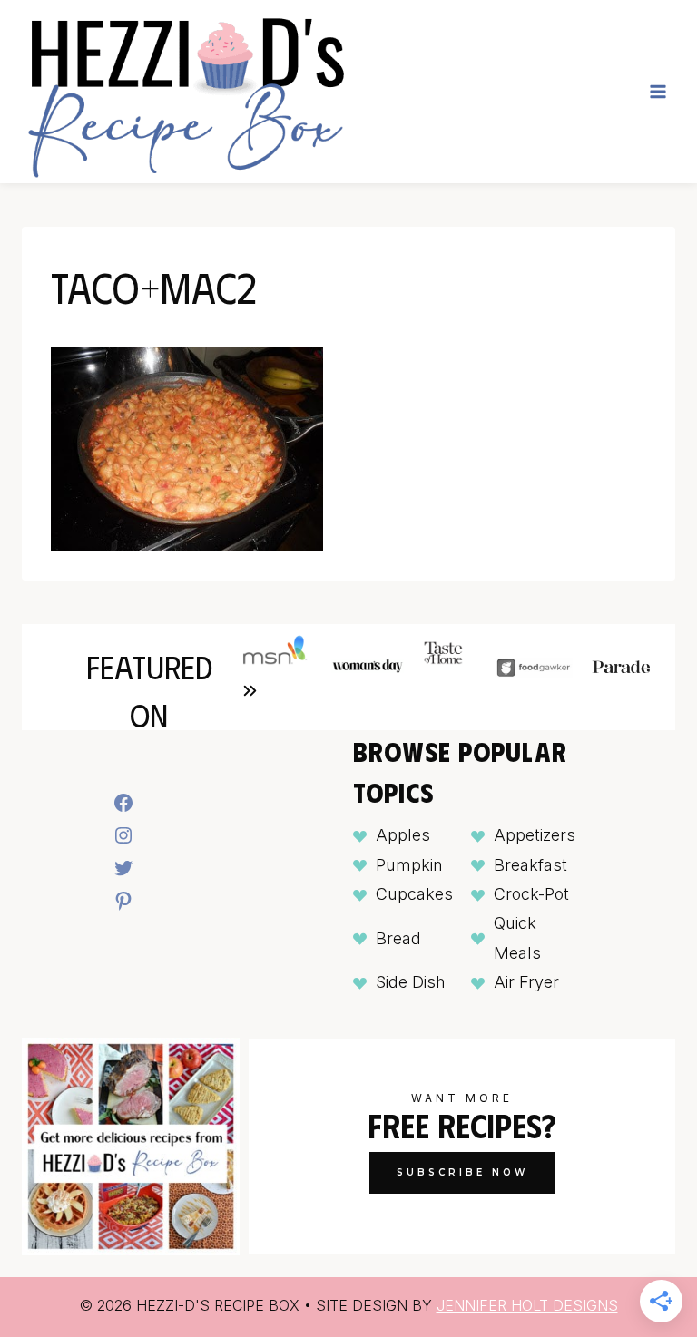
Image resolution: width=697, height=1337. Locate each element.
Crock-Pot (531, 893)
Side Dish (411, 981)
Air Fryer (526, 981)
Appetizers (534, 834)
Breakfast (530, 864)
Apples (403, 834)
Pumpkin (409, 864)
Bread (398, 938)
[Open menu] (657, 91)
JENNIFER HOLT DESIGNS (527, 1305)
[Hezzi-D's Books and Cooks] (185, 92)
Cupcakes (414, 893)
